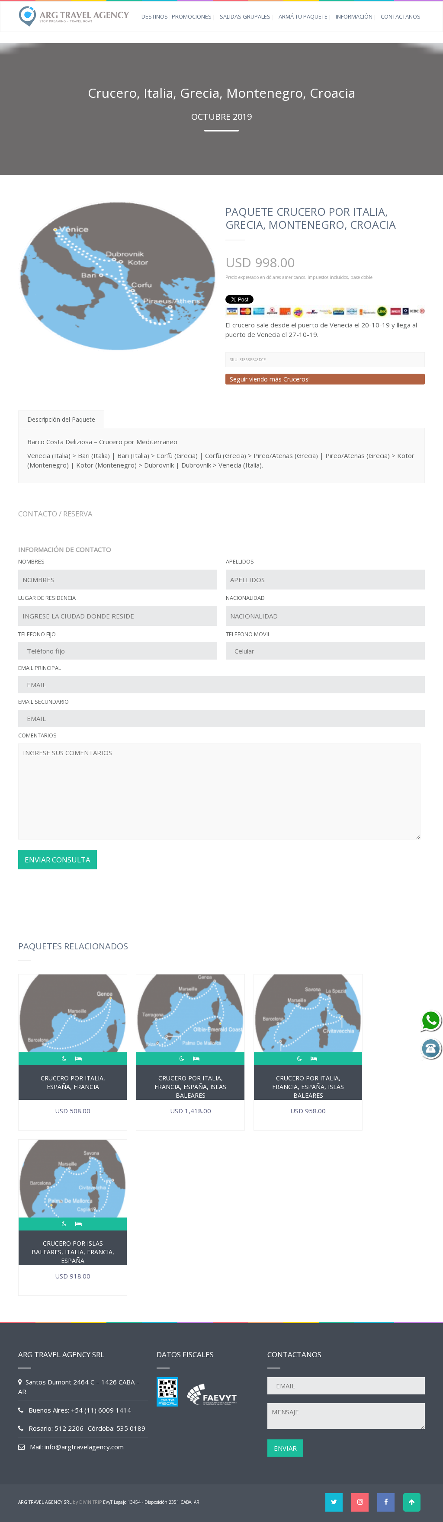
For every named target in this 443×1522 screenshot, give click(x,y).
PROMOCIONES (192, 16)
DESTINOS (154, 16)
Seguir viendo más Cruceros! (270, 379)
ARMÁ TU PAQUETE (303, 16)
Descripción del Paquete (61, 419)
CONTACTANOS (401, 16)
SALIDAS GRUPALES (245, 16)
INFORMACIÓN (354, 16)
